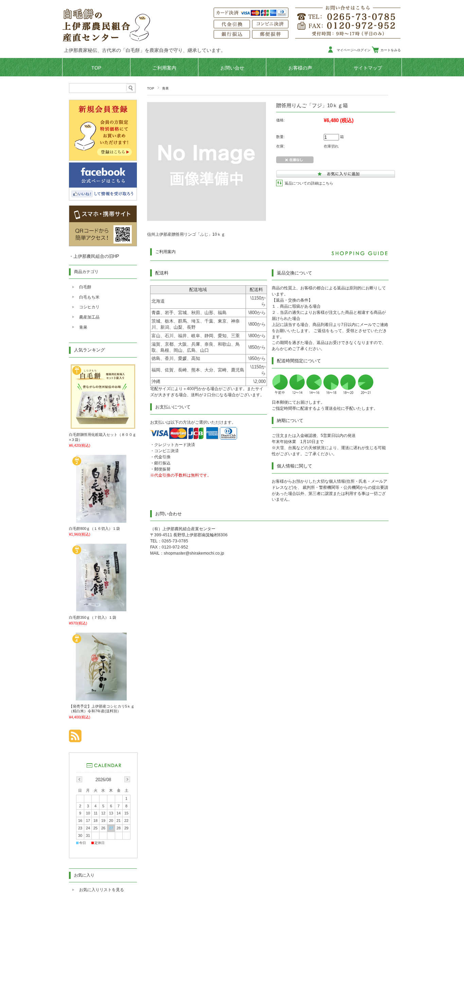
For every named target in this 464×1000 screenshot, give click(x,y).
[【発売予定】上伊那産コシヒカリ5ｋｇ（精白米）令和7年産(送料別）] (103, 698)
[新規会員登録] (103, 159)
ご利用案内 (164, 68)
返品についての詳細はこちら (309, 183)
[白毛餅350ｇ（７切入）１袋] (103, 609)
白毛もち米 (89, 297)
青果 (165, 88)
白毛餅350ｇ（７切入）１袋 (92, 617)
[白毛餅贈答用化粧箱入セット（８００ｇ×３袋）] (103, 426)
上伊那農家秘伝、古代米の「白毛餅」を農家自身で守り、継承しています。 (145, 50)
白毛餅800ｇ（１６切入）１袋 (94, 528)
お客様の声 (300, 68)
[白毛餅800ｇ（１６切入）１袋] (103, 520)
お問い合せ (232, 68)
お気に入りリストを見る (101, 889)
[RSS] (75, 739)
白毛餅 (85, 287)
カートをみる (390, 50)
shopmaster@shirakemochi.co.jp (194, 553)
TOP (96, 68)
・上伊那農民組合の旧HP (94, 256)
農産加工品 (89, 317)
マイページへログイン (354, 50)
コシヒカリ (89, 307)
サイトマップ (368, 68)
